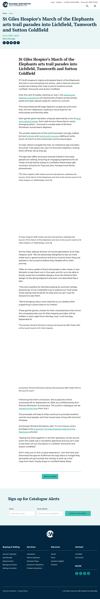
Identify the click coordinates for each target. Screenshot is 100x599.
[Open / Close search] (87, 6)
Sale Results (7, 558)
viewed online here (28, 408)
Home (5, 13)
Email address (42, 509)
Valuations (31, 554)
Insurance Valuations (35, 565)
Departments (8, 561)
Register (59, 2)
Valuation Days (33, 561)
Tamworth (79, 558)
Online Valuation (33, 558)
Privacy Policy (23, 591)
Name (11, 509)
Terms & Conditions (9, 591)
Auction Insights (57, 561)
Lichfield (78, 554)
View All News (50, 476)
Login (53, 2)
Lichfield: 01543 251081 (71, 2)
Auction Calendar (10, 554)
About (53, 554)
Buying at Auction (10, 565)
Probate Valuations (34, 568)
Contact (54, 565)
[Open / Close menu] (95, 6)
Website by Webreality (89, 591)
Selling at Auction (10, 568)
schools (30, 136)
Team (53, 558)
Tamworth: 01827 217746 (89, 2)
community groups (48, 136)
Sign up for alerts (78, 513)
